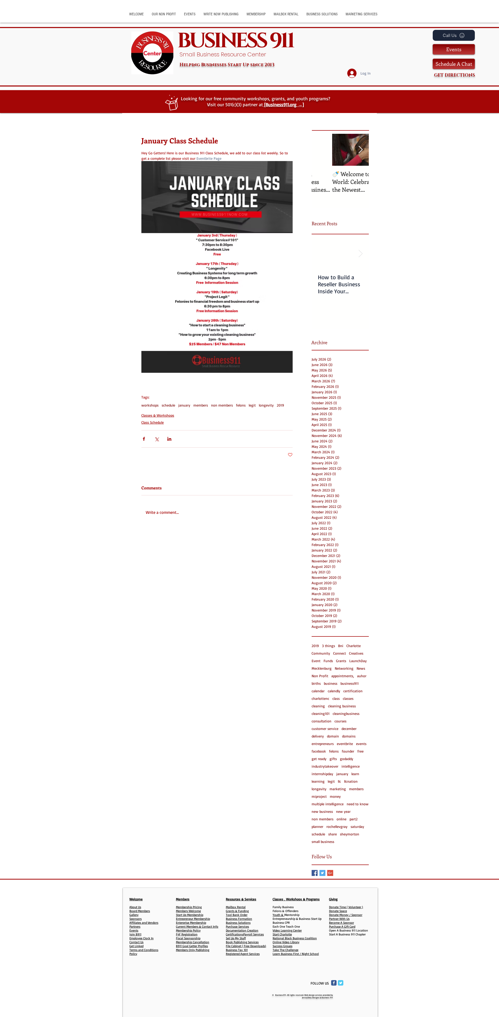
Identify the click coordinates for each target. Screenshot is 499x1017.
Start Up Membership (189, 915)
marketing (338, 789)
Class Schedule (152, 422)
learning (318, 781)
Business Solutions (238, 923)
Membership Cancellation (192, 942)
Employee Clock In (141, 938)
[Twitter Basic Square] (322, 873)
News (361, 668)
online (341, 819)
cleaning (318, 706)
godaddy (346, 758)
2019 (280, 405)
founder (348, 751)
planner (317, 826)
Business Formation (239, 919)
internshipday (322, 774)
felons (241, 405)
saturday (357, 826)
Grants (341, 661)
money (335, 796)
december (349, 728)
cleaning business (342, 706)
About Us (135, 907)
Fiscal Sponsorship (188, 938)
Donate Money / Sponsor (345, 915)
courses (340, 721)
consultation (321, 721)
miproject (319, 796)
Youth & (278, 915)
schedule (168, 405)
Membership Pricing (189, 907)
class (336, 698)
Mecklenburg (322, 668)
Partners (134, 926)
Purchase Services (237, 926)
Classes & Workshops (157, 415)
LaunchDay (358, 661)
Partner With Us (339, 919)
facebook (319, 751)
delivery (318, 736)
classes (348, 698)
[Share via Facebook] (143, 438)
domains (349, 736)
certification (353, 691)
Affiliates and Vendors (143, 923)
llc (339, 781)
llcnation (351, 781)
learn (355, 774)
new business (322, 811)
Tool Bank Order (236, 915)
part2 (354, 819)
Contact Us (136, 942)
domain (333, 736)
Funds (328, 661)
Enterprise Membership (191, 923)
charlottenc (320, 698)
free (360, 751)
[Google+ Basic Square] (330, 873)
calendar (318, 691)
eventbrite (345, 743)
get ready (319, 758)
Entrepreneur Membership (193, 919)
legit (252, 405)
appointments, (342, 676)
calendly (334, 691)
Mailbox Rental (236, 907)
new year (343, 811)
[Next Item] (360, 150)
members (200, 405)
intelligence (351, 766)
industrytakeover (325, 766)
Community (321, 653)
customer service (325, 728)
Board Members (139, 911)
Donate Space (338, 911)
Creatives (356, 653)
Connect (339, 653)
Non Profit (320, 676)
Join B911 (135, 934)
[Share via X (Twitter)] (156, 438)
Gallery (134, 915)
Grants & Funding (237, 911)
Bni (340, 645)
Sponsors (135, 919)
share (332, 834)
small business (323, 841)
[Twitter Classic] (340, 983)
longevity (266, 405)
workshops (150, 405)
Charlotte (353, 645)
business (330, 683)
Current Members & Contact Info (197, 926)
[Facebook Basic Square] (315, 873)
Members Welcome (188, 911)
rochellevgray (336, 826)
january (184, 405)
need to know (358, 804)
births (316, 683)
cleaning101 (321, 713)
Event (316, 661)
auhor (361, 676)
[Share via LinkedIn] (169, 438)
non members (222, 405)
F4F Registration (187, 934)
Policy (133, 954)
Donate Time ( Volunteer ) (346, 907)
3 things (328, 645)
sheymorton (349, 834)
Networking (344, 668)
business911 (349, 683)
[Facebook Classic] (334, 983)
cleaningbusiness (346, 713)
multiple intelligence (328, 804)
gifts (333, 758)
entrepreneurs (323, 743)
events (361, 743)
